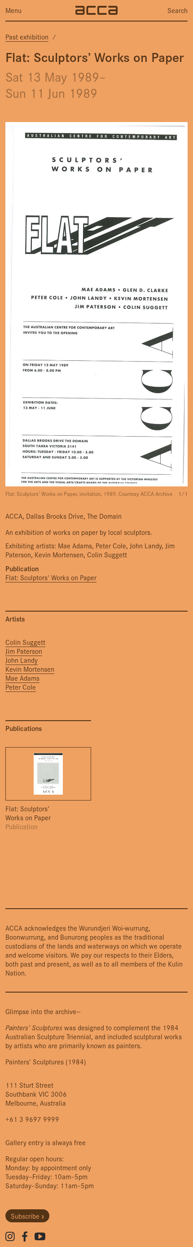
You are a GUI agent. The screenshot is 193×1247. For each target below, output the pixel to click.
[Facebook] (24, 1236)
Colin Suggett (25, 642)
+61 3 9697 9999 (32, 1119)
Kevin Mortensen (29, 669)
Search (177, 10)
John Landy (21, 660)
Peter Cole (20, 687)
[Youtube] (40, 1236)
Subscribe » (27, 1216)
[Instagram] (10, 1236)
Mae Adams (22, 678)
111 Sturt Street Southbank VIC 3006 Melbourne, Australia (36, 1093)
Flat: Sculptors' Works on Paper (50, 577)
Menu (13, 10)
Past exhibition (26, 36)
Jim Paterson (23, 651)
